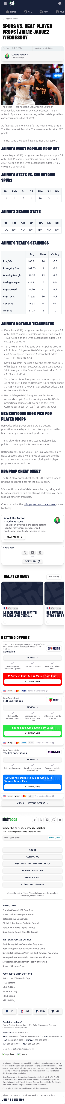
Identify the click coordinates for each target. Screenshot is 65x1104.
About (32, 850)
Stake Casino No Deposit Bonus (18, 914)
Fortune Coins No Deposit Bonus (19, 927)
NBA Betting (9, 987)
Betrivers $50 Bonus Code (16, 919)
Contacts (15, 1095)
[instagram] (53, 819)
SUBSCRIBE (54, 837)
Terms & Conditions (36, 691)
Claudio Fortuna (20, 54)
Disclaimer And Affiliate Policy (32, 864)
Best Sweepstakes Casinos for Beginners (23, 944)
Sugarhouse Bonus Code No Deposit (20, 932)
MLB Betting (9, 982)
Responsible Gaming (32, 884)
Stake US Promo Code (14, 966)
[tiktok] (34, 819)
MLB (42, 1011)
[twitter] (41, 819)
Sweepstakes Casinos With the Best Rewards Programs (30, 953)
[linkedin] (47, 819)
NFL (12, 1011)
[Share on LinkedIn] (32, 552)
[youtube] (59, 819)
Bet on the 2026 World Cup (16, 978)
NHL (58, 1011)
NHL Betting (9, 1000)
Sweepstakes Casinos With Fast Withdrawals (25, 961)
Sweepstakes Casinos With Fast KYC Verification (27, 957)
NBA (27, 1011)
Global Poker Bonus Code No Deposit (21, 923)
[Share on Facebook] (40, 552)
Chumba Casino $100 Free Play (18, 910)
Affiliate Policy (30, 1095)
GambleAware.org (23, 1049)
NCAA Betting (10, 991)
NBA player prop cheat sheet (40, 504)
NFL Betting (9, 996)
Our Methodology (32, 870)
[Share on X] (25, 552)
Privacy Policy (32, 877)
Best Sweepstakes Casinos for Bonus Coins (24, 948)
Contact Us (32, 857)
